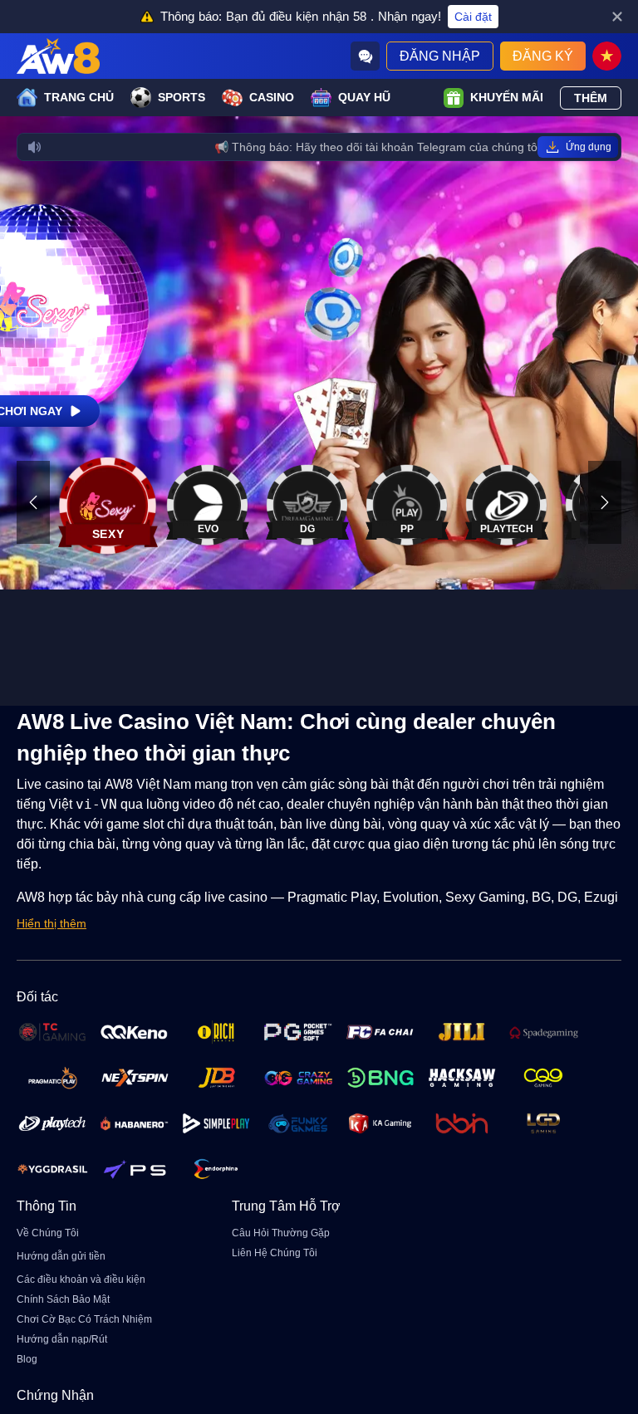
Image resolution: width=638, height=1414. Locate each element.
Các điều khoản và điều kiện (81, 1279)
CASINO (271, 97)
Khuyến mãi (506, 97)
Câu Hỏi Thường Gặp (281, 1233)
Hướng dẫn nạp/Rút (62, 1339)
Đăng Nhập (440, 56)
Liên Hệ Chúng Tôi (274, 1253)
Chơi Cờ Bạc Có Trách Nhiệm (84, 1319)
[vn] (606, 56)
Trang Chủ (79, 97)
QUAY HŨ (364, 97)
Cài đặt (473, 16)
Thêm (590, 98)
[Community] (365, 56)
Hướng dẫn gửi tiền (61, 1256)
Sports (181, 97)
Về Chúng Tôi (48, 1233)
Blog (27, 1359)
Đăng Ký (543, 56)
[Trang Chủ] (58, 56)
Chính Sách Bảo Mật (63, 1299)
